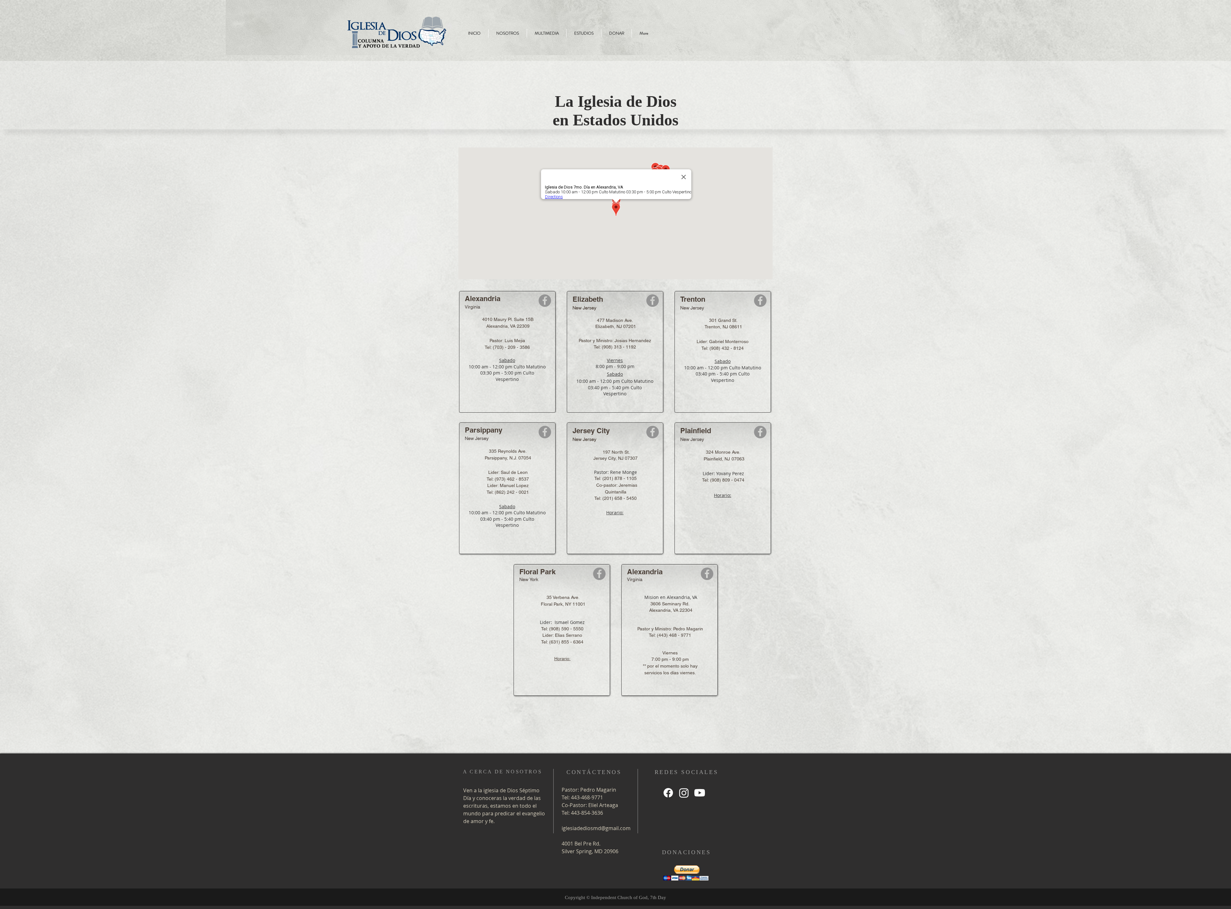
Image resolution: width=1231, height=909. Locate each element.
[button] (685, 872)
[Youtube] (699, 793)
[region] (574, 27)
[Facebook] (545, 300)
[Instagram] (684, 793)
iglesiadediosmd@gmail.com (596, 828)
